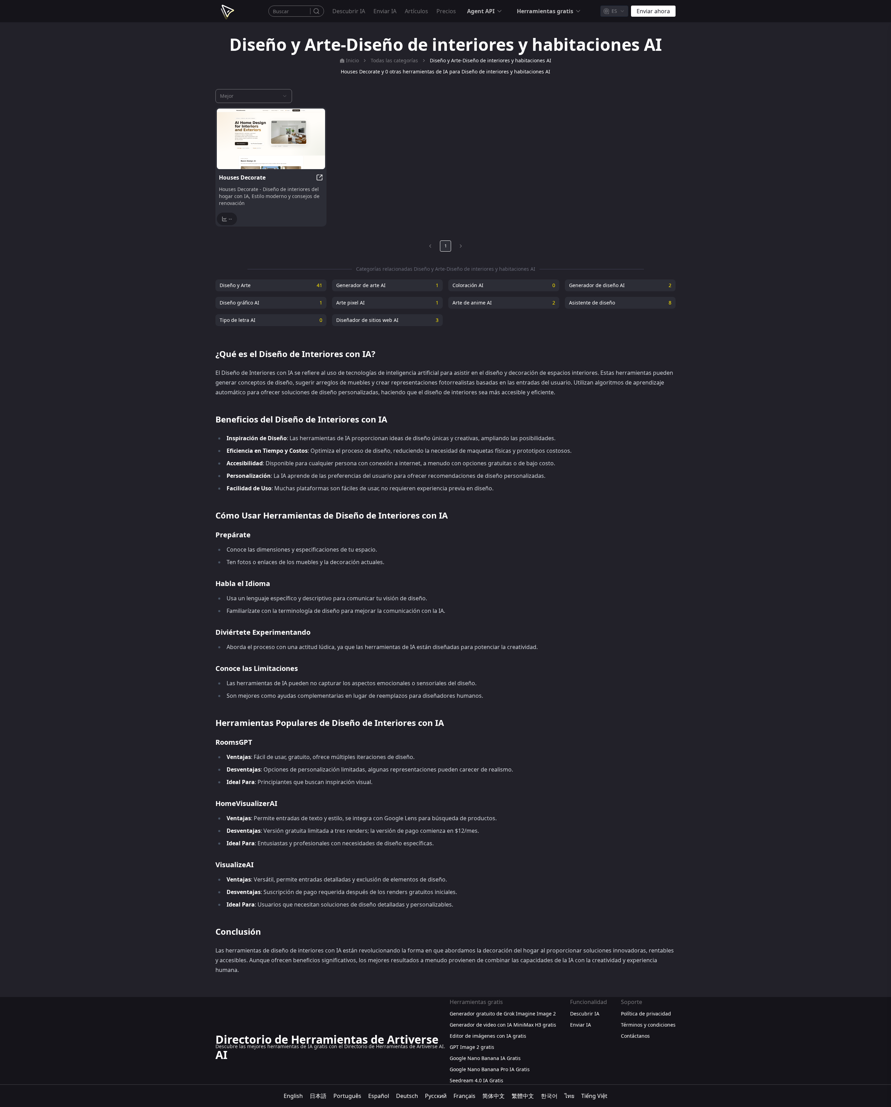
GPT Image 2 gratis (472, 1047)
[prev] (430, 246)
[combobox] (614, 11)
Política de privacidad (646, 1013)
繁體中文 (523, 1096)
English (293, 1096)
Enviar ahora (653, 11)
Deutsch (407, 1096)
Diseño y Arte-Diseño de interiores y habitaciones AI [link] (490, 60)
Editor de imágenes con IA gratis (488, 1036)
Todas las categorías (394, 60)
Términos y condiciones (648, 1024)
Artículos (416, 11)
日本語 (318, 1096)
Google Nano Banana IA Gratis (485, 1058)
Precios (446, 11)
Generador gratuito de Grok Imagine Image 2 (503, 1013)
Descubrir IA (348, 11)
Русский (436, 1096)
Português (347, 1096)
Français (464, 1096)
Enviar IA (384, 11)
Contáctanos (635, 1036)
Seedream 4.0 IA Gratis (476, 1080)
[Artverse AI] (226, 11)
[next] (460, 246)
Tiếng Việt (594, 1096)
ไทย (569, 1096)
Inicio (352, 60)
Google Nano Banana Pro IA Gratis (490, 1069)
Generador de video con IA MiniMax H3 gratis (503, 1024)
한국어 (549, 1096)
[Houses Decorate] (271, 139)
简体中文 (493, 1096)
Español (378, 1096)
